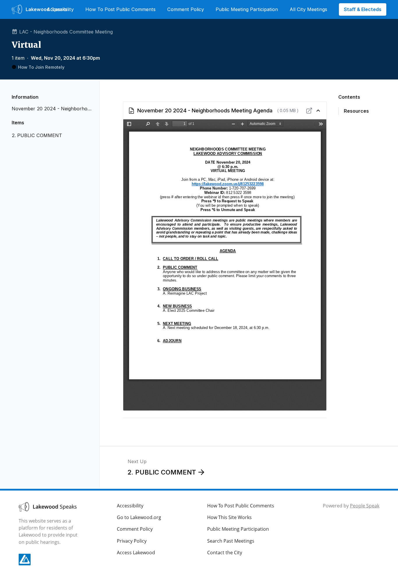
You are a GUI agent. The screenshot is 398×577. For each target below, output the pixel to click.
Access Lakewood (136, 552)
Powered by (351, 505)
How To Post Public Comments (120, 9)
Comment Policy (185, 9)
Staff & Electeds (362, 9)
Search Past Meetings (230, 541)
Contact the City (224, 552)
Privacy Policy (132, 541)
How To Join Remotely (41, 67)
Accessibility (60, 9)
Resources (356, 111)
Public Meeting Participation (247, 9)
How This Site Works (229, 517)
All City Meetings (308, 9)
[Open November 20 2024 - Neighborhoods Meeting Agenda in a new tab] (309, 110)
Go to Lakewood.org (139, 517)
